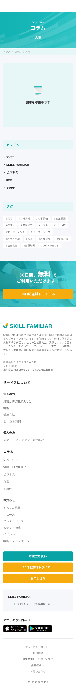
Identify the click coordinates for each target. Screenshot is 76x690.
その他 (7, 489)
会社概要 (36, 665)
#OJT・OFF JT (49, 245)
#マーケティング (15, 232)
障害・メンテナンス (16, 541)
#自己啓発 (29, 245)
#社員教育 (11, 245)
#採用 (9, 218)
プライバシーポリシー (38, 647)
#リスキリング (47, 225)
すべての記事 (12, 460)
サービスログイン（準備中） (27, 604)
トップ (6, 51)
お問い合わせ (38, 671)
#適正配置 (60, 218)
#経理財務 (44, 238)
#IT (64, 225)
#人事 (29, 238)
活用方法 (9, 415)
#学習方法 (62, 238)
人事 (27, 51)
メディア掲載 (12, 528)
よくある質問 (12, 421)
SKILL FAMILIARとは (17, 401)
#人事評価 (42, 218)
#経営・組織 (13, 238)
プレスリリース (13, 521)
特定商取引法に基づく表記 (38, 659)
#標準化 (10, 225)
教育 (6, 482)
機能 (6, 408)
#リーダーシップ (40, 232)
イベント (9, 534)
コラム (18, 51)
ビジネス (9, 474)
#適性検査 (27, 225)
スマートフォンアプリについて (24, 440)
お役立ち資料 (38, 556)
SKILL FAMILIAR (14, 467)
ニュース (9, 514)
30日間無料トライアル (38, 293)
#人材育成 (24, 218)
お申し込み (38, 578)
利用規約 (38, 653)
